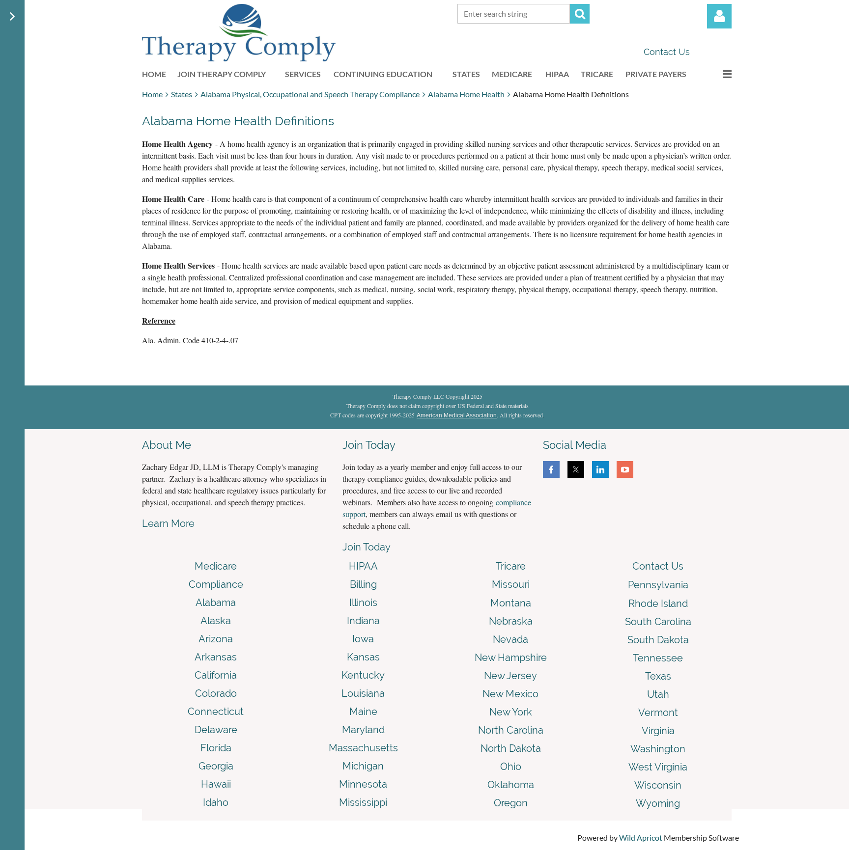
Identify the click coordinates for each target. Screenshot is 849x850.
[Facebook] (551, 469)
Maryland (363, 730)
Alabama (216, 602)
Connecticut (216, 711)
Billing (363, 584)
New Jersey (510, 676)
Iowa (363, 639)
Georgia (215, 766)
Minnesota (363, 784)
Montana (510, 603)
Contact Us (667, 52)
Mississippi (363, 802)
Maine (363, 711)
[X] (575, 469)
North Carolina (510, 730)
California (216, 675)
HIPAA (363, 566)
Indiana (363, 621)
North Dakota (511, 748)
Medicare (216, 566)
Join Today (366, 547)
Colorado (216, 693)
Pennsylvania (658, 585)
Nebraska (511, 621)
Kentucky (363, 675)
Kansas (363, 657)
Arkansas (216, 657)
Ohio (510, 766)
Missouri (511, 584)
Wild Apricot (640, 837)
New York (510, 712)
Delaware (216, 730)
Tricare (511, 566)
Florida (215, 748)
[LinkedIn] (600, 469)
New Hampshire (511, 657)
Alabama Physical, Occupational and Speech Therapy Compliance (310, 94)
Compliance (216, 584)
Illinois (363, 602)
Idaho (215, 802)
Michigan (363, 766)
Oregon (511, 803)
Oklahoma (510, 785)
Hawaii (216, 784)
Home (152, 94)
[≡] (717, 73)
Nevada (510, 639)
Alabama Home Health (466, 94)
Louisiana (363, 693)
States (181, 94)
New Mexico (510, 694)
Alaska (215, 621)
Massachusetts (363, 748)
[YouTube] (625, 469)
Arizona (215, 639)
